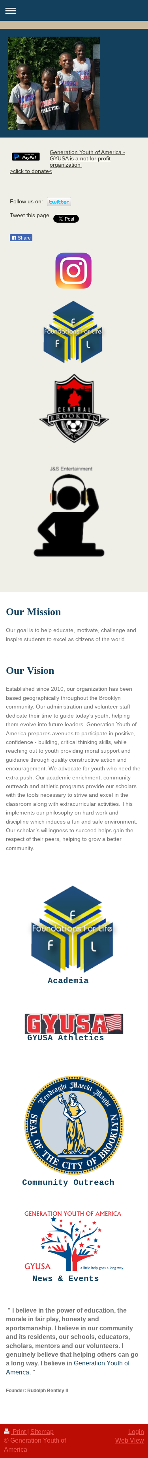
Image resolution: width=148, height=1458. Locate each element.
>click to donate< (31, 171)
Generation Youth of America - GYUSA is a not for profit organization (87, 158)
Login (136, 1431)
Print (19, 1431)
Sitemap (42, 1431)
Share (24, 238)
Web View (129, 1440)
